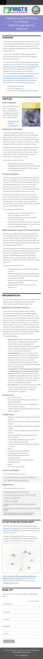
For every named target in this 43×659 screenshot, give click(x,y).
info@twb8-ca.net (24, 655)
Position (5, 633)
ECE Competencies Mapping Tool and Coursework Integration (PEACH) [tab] (21, 509)
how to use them (16, 578)
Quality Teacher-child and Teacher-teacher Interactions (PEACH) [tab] (19, 505)
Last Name (6, 619)
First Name (7, 612)
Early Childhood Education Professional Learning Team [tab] (20, 477)
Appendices (11, 123)
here (16, 336)
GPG (17, 384)
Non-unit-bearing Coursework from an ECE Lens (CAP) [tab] (20, 495)
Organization (7, 626)
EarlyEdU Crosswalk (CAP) (12, 498)
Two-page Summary (13, 125)
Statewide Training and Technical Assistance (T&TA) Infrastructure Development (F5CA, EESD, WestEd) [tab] (18, 513)
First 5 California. (26, 652)
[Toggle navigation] (3, 2)
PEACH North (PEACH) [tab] (11, 501)
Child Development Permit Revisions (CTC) (17, 492)
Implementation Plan (13, 121)
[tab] (21, 492)
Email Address (7, 604)
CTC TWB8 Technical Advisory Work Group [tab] (17, 480)
